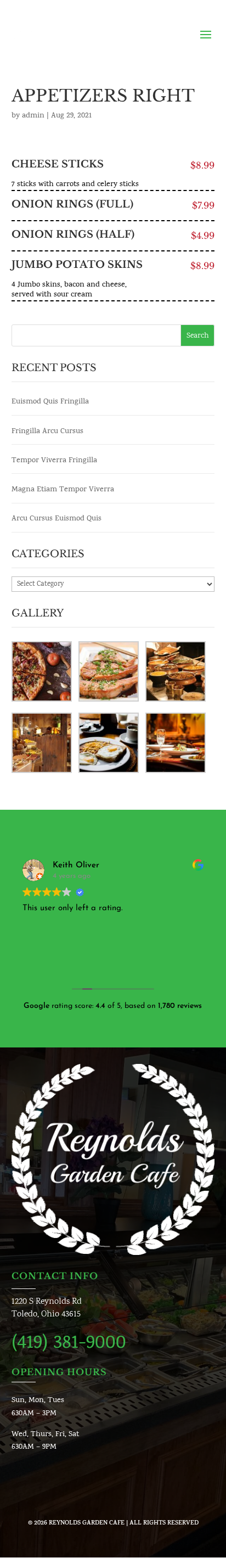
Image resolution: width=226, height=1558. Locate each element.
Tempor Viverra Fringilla (54, 461)
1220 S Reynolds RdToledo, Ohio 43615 (47, 1308)
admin (33, 116)
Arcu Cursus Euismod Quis (56, 519)
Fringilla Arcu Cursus (47, 432)
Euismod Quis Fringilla (50, 402)
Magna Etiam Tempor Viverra (63, 490)
